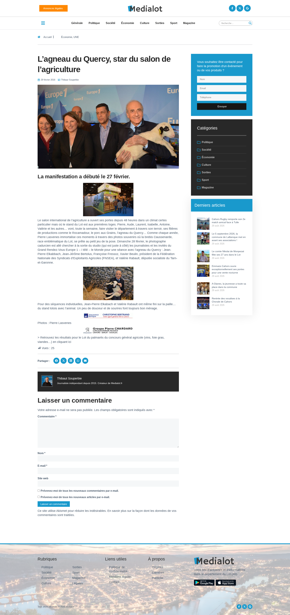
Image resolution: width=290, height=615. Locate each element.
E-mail (42, 465)
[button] (56, 361)
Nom (41, 453)
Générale (77, 23)
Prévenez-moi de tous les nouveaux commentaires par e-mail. (80, 490)
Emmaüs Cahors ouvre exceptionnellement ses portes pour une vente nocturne (228, 269)
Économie (127, 23)
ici (70, 342)
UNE (76, 37)
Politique (94, 23)
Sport (173, 23)
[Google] (247, 8)
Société (110, 23)
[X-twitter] (239, 8)
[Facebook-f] (232, 8)
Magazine (189, 23)
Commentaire (47, 416)
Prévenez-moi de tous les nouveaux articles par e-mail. (75, 497)
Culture (144, 23)
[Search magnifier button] (250, 23)
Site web (43, 478)
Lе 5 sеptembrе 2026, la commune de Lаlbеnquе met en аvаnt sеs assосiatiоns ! (229, 237)
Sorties (159, 23)
